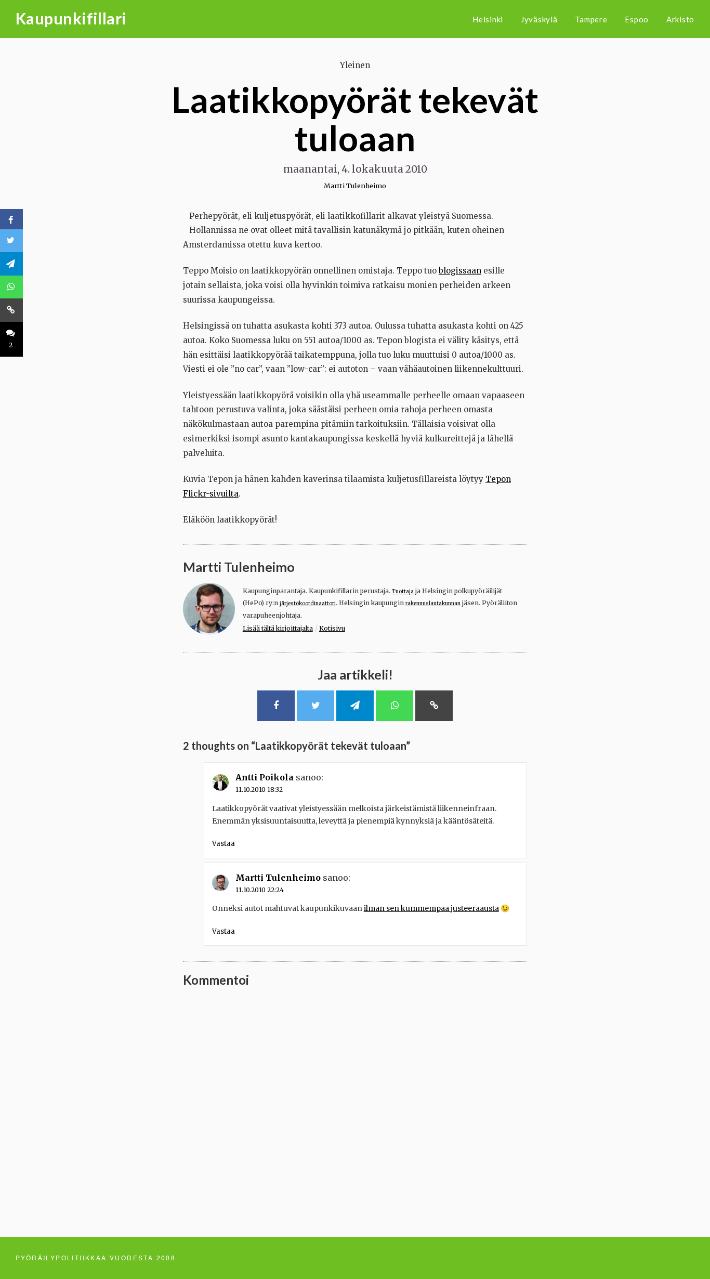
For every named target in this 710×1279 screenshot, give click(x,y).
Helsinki (487, 19)
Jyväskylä (539, 19)
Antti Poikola (264, 777)
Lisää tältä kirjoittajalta (278, 628)
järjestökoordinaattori (308, 604)
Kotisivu (332, 628)
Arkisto (680, 19)
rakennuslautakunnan (433, 604)
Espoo (637, 19)
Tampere (591, 19)
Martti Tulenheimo (355, 185)
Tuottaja (403, 592)
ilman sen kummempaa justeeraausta (431, 908)
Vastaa (223, 843)
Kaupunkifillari (71, 18)
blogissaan (460, 271)
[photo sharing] (183, 215)
